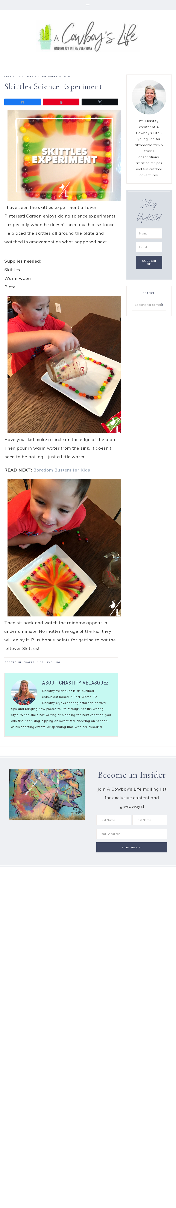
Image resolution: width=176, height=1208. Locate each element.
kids (20, 76)
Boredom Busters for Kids (61, 470)
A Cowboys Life (88, 36)
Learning (32, 76)
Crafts (9, 76)
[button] (88, 5)
